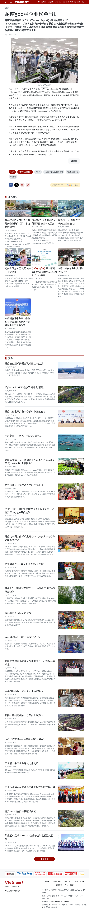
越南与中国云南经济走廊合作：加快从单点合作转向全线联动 (30, 538)
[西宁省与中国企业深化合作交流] (71, 770)
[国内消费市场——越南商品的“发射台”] (71, 746)
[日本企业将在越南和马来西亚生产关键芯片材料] (71, 794)
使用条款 (57, 881)
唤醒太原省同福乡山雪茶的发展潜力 (24, 715)
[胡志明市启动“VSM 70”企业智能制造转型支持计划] (71, 842)
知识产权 (48, 881)
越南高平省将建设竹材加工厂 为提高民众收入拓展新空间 (30, 590)
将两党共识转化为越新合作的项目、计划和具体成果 (30, 663)
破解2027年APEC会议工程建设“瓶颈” (24, 387)
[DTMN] (44, 873)
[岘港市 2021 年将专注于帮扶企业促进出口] (71, 208)
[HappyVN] (74, 873)
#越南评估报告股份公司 (53, 172)
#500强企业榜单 (25, 172)
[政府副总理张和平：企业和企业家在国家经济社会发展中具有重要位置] (18, 307)
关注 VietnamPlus (59, 185)
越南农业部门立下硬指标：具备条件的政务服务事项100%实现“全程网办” (30, 461)
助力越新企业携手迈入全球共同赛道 (24, 485)
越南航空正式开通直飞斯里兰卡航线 (24, 363)
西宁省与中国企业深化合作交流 (21, 763)
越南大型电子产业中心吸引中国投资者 (25, 411)
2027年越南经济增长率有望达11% (22, 637)
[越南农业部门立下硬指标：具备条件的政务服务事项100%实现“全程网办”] (71, 466)
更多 (10, 358)
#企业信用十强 (72, 172)
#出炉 (38, 172)
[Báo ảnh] (60, 873)
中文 (71, 2)
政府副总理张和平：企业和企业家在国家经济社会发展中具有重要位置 (17, 322)
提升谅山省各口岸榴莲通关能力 (21, 811)
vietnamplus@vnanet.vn (59, 901)
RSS (65, 881)
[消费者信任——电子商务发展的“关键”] (71, 571)
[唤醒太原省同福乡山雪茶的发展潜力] (71, 722)
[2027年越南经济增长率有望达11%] (71, 644)
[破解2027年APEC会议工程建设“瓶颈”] (71, 394)
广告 (66, 885)
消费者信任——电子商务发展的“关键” (24, 564)
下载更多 (44, 859)
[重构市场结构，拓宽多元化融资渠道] (71, 698)
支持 (70, 881)
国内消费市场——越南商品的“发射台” (24, 739)
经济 (7, 8)
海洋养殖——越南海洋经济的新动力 (23, 435)
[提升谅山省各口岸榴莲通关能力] (71, 818)
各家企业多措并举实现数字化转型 (70, 270)
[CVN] (29, 873)
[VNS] (13, 873)
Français (58, 2)
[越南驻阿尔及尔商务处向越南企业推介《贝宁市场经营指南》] (18, 208)
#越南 (12, 172)
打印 (22, 185)
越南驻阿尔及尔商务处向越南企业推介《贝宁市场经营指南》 (17, 223)
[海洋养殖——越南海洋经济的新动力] (71, 442)
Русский (77, 2)
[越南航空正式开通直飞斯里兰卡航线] (71, 370)
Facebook (11, 185)
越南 (14, 177)
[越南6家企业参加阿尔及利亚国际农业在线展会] (44, 208)
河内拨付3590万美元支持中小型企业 (18, 270)
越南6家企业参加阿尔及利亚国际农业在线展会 (43, 222)
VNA (82, 881)
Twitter (16, 185)
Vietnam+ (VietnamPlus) (22, 1)
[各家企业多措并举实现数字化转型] (71, 257)
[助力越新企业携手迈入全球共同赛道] (71, 491)
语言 (76, 881)
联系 (72, 885)
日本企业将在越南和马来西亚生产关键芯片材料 (30, 787)
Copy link (28, 185)
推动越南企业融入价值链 (18, 613)
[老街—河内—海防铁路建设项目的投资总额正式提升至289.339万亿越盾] (71, 515)
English (50, 2)
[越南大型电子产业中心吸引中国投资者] (71, 418)
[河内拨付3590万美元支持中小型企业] (18, 257)
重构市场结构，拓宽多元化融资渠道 (24, 691)
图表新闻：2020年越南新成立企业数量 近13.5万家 (44, 272)
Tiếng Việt (42, 2)
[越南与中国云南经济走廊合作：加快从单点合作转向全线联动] (71, 543)
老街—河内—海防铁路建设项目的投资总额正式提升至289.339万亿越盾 (29, 510)
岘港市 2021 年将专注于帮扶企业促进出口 (70, 222)
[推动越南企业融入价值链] (71, 620)
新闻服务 (58, 885)
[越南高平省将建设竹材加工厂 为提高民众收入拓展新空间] (71, 595)
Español (66, 2)
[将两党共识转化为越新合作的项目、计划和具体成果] (71, 667)
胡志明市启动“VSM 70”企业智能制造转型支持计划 (30, 837)
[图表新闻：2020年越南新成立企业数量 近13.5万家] (44, 257)
